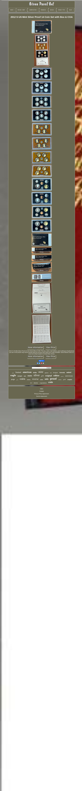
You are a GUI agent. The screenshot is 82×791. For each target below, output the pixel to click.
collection (29, 379)
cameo (60, 379)
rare (25, 376)
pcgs (13, 379)
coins (22, 379)
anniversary (69, 376)
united (68, 372)
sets (46, 379)
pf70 (42, 376)
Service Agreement (41, 396)
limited (18, 372)
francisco (36, 383)
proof (53, 378)
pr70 (17, 379)
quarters (46, 372)
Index (41, 388)
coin (50, 382)
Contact (41, 391)
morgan (20, 376)
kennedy (62, 372)
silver (37, 375)
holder (41, 379)
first (31, 383)
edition (56, 375)
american (27, 372)
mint (40, 371)
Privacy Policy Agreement (41, 393)
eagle (13, 375)
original (48, 376)
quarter (62, 376)
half (50, 372)
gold (64, 379)
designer (55, 372)
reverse (35, 379)
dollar (35, 372)
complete (69, 379)
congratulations (43, 383)
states (30, 376)
